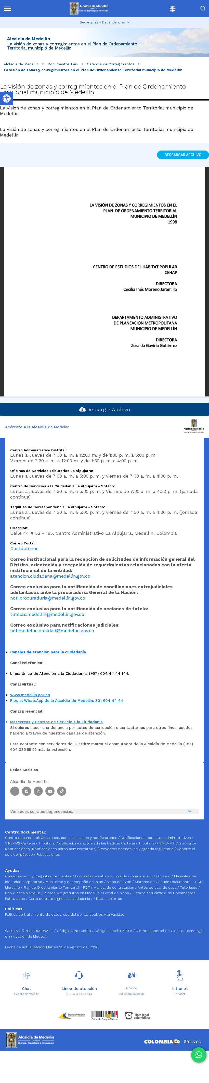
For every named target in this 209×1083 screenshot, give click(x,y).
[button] (160, 8)
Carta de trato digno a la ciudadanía (59, 899)
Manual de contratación (114, 887)
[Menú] (18, 8)
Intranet (180, 994)
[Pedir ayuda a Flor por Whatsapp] (198, 1055)
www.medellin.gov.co (30, 695)
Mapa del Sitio (119, 882)
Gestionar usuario (138, 876)
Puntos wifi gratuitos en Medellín (72, 893)
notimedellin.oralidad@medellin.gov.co (52, 630)
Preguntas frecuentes (54, 876)
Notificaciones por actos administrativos (156, 838)
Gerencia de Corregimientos (110, 64)
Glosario (164, 876)
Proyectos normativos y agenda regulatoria (136, 849)
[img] (7, 9)
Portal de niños (116, 893)
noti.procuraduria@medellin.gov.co (47, 598)
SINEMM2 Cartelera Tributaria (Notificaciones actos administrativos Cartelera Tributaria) (80, 843)
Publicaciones (48, 854)
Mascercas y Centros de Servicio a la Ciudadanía (56, 722)
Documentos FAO (63, 64)
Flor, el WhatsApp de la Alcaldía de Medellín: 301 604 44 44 (66, 700)
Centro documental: (22, 838)
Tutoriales (189, 887)
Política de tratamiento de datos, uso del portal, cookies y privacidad (64, 914)
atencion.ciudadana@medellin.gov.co (50, 576)
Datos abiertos (109, 899)
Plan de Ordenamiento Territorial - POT (57, 887)
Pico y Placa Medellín (23, 893)
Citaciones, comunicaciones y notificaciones (79, 838)
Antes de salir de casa (157, 887)
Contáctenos (24, 548)
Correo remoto (18, 876)
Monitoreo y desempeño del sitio (75, 882)
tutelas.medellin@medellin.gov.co (47, 614)
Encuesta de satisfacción (97, 876)
